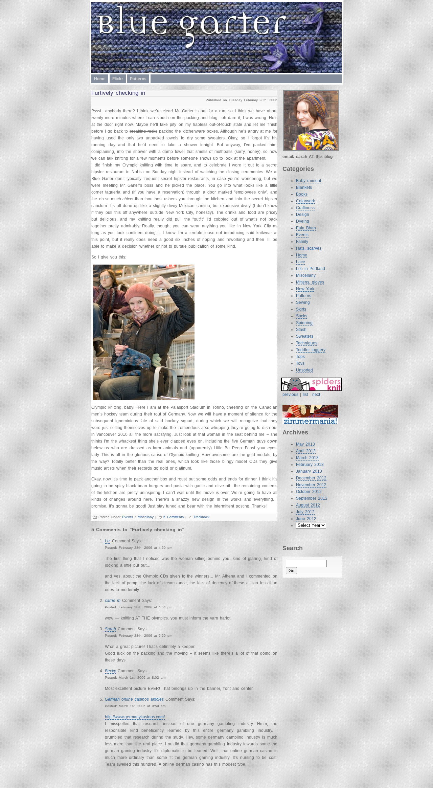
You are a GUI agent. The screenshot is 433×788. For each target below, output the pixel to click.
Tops (300, 356)
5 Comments (173, 517)
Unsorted (304, 370)
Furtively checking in (118, 93)
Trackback (201, 517)
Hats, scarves (308, 248)
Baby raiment (308, 180)
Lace (300, 262)
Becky (110, 671)
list (305, 394)
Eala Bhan (306, 228)
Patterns (138, 78)
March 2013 (307, 457)
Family (302, 241)
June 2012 (306, 518)
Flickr (117, 78)
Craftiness (305, 207)
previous (290, 394)
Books (301, 194)
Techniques (306, 343)
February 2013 (310, 464)
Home (100, 78)
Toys (300, 363)
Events (302, 234)
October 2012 (309, 491)
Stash (301, 329)
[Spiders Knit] (311, 384)
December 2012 (311, 478)
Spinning (304, 322)
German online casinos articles (134, 699)
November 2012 (311, 484)
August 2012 (308, 505)
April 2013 (306, 451)
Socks (301, 316)
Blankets (304, 187)
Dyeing (302, 221)
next (316, 394)
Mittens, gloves (310, 282)
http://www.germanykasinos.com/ (135, 717)
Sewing (303, 302)
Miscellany (306, 275)
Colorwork (305, 201)
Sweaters (304, 336)
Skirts (301, 309)
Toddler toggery (310, 349)
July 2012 (305, 512)
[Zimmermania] (312, 414)
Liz (107, 541)
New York (305, 289)
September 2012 (311, 498)
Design (302, 214)
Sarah (110, 629)
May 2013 (305, 444)
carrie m (112, 600)
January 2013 (309, 471)
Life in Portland (310, 268)
